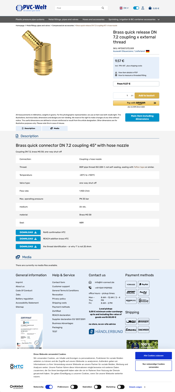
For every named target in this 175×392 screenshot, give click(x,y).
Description (29, 128)
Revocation (57, 294)
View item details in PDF (128, 72)
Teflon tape (139, 167)
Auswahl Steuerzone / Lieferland (129, 51)
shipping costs (136, 66)
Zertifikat (56, 311)
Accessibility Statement (27, 303)
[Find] (103, 8)
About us (20, 286)
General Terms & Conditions (65, 290)
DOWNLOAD (26, 232)
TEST (54, 331)
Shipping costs (59, 303)
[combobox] (136, 83)
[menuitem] (30, 19)
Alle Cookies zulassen (153, 355)
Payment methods (61, 307)
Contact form (58, 282)
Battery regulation (24, 298)
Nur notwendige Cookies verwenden (154, 365)
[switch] (74, 387)
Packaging (57, 327)
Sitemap (20, 307)
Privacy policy (59, 298)
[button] (136, 7)
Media (56, 128)
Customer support (61, 286)
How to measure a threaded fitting (132, 75)
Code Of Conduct (24, 290)
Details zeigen (135, 387)
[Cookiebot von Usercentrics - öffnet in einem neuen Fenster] (16, 387)
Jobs (18, 294)
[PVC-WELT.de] (31, 8)
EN (125, 8)
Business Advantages (62, 323)
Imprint (19, 282)
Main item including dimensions (142, 117)
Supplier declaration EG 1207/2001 (68, 319)
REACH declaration (61, 315)
